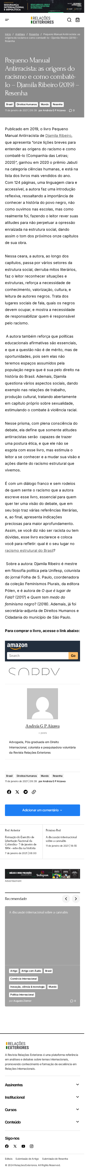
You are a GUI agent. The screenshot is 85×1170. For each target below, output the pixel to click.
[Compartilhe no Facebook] (9, 792)
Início (8, 34)
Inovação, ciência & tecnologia (27, 986)
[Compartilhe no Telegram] (25, 792)
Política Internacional (22, 994)
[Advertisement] (42, 874)
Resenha (34, 34)
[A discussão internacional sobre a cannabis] (61, 842)
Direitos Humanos (27, 104)
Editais (8, 1158)
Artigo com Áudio (31, 970)
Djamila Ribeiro (58, 135)
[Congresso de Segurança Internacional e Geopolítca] (42, 6)
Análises (20, 34)
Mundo (45, 104)
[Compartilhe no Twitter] (17, 792)
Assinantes (13, 1084)
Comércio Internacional (23, 978)
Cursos (10, 1109)
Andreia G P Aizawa (42, 726)
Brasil (9, 104)
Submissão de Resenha (55, 1158)
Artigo (13, 970)
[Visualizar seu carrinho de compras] (77, 20)
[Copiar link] (34, 792)
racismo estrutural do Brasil (29, 550)
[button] (7, 20)
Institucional (15, 1097)
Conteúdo (13, 1122)
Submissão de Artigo (27, 1158)
